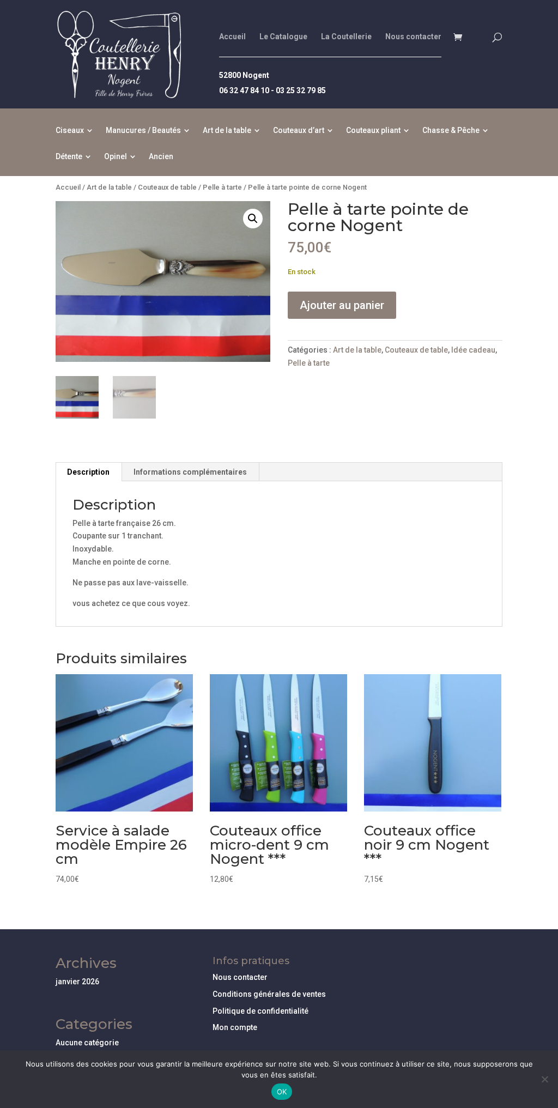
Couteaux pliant (373, 130)
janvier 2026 (77, 981)
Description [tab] (88, 472)
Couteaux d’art (298, 130)
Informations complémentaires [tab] (190, 472)
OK (282, 1091)
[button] (253, 218)
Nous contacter (413, 37)
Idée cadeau (473, 350)
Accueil (232, 37)
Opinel (115, 157)
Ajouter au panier (342, 305)
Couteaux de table (167, 187)
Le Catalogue (283, 37)
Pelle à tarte (222, 187)
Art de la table (227, 130)
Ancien (161, 157)
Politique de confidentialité (260, 1011)
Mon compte (235, 1027)
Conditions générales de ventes (269, 994)
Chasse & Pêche (451, 130)
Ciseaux (70, 130)
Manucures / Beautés (143, 130)
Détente (69, 157)
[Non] (544, 1079)
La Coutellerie (346, 37)
